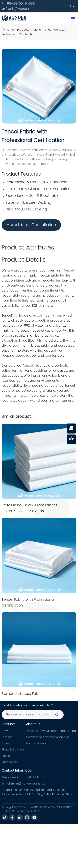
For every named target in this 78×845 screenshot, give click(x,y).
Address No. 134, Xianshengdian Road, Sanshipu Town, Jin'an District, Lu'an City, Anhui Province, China (37, 792)
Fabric (37, 29)
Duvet (6, 743)
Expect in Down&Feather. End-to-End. (51, 731)
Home (10, 29)
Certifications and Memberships (47, 737)
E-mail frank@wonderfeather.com (25, 783)
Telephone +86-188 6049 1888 (22, 777)
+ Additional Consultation (31, 225)
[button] (33, 119)
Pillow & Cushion (13, 749)
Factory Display (36, 743)
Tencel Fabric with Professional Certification (34, 32)
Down (5, 731)
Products (23, 29)
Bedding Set (10, 762)
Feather (7, 737)
